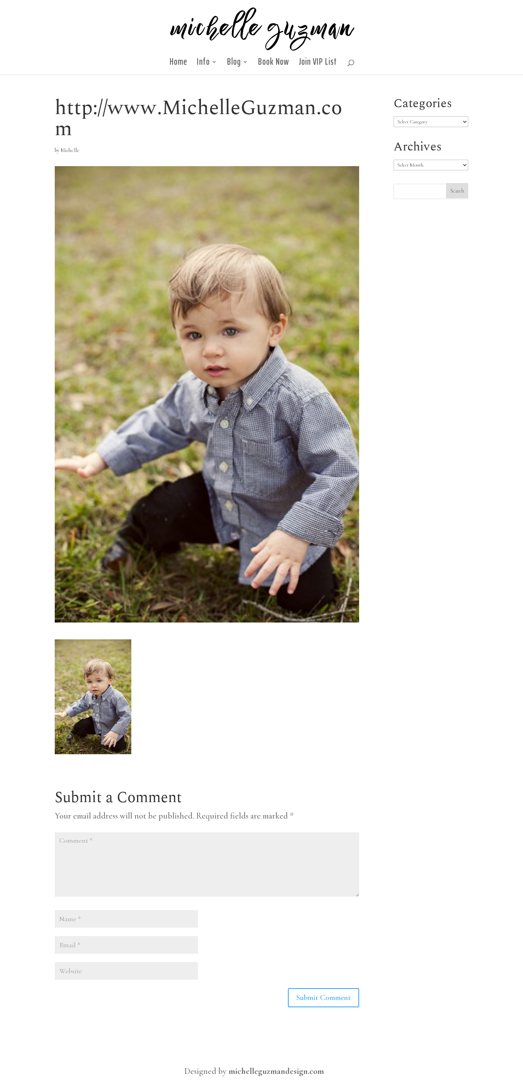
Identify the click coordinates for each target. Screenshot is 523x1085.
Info (203, 64)
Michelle (70, 150)
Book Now (273, 64)
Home (178, 64)
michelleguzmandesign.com (276, 1071)
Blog (234, 64)
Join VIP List (318, 64)
